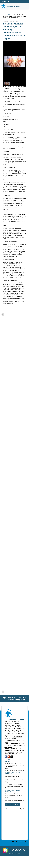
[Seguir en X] (11, 756)
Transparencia (14, 809)
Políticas (7, 809)
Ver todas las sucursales (12, 804)
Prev (3, 314)
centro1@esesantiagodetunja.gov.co (14, 784)
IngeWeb (25, 841)
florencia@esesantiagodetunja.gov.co (14, 800)
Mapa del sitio (22, 809)
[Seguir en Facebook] (6, 756)
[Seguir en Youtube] (9, 756)
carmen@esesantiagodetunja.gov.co (14, 770)
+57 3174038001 (17, 737)
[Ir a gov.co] (6, 1)
